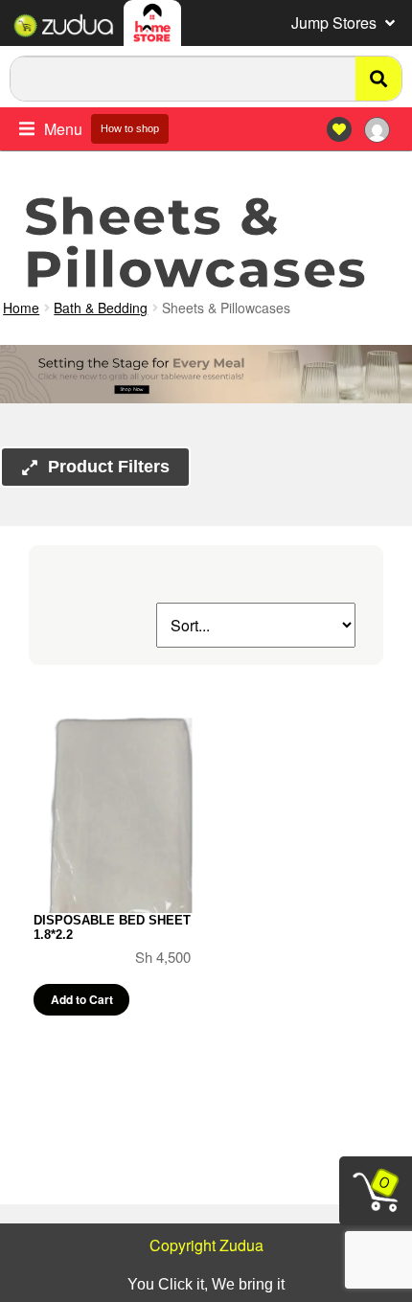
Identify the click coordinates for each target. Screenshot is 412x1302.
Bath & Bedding (101, 307)
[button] (345, 23)
